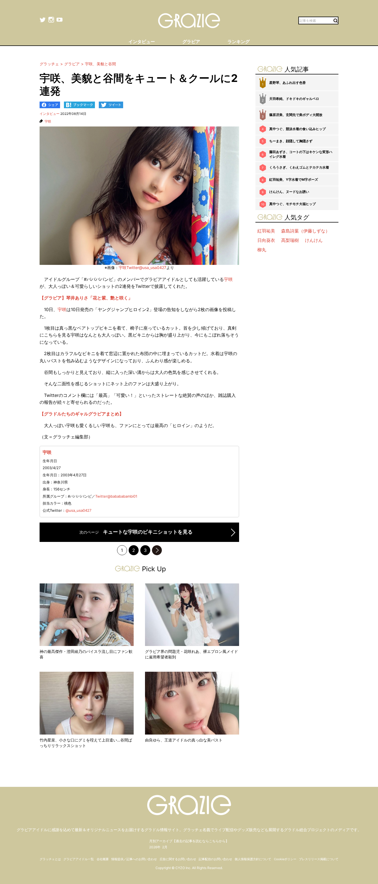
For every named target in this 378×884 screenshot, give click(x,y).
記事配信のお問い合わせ (215, 859)
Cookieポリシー (285, 859)
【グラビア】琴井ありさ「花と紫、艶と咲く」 (86, 298)
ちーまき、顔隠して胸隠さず (290, 141)
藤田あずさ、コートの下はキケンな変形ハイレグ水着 (300, 154)
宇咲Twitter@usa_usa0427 (142, 267)
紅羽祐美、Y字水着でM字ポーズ (293, 179)
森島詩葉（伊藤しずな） (305, 231)
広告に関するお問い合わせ (178, 859)
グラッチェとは (50, 859)
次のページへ (157, 550)
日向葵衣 (266, 240)
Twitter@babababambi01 (116, 496)
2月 (164, 847)
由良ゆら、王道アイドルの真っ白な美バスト (183, 740)
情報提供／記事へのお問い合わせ (134, 859)
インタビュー (49, 114)
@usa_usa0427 (78, 510)
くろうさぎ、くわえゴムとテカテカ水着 (299, 167)
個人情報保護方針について (253, 859)
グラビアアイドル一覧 (78, 859)
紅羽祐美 (266, 231)
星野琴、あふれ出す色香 (287, 83)
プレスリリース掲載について (318, 859)
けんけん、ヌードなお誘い (289, 192)
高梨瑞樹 (290, 240)
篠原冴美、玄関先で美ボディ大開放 (295, 115)
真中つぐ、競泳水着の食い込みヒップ (297, 129)
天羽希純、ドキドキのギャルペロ (294, 99)
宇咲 (48, 121)
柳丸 (261, 249)
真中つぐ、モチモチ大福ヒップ (292, 204)
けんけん (314, 240)
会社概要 (103, 859)
